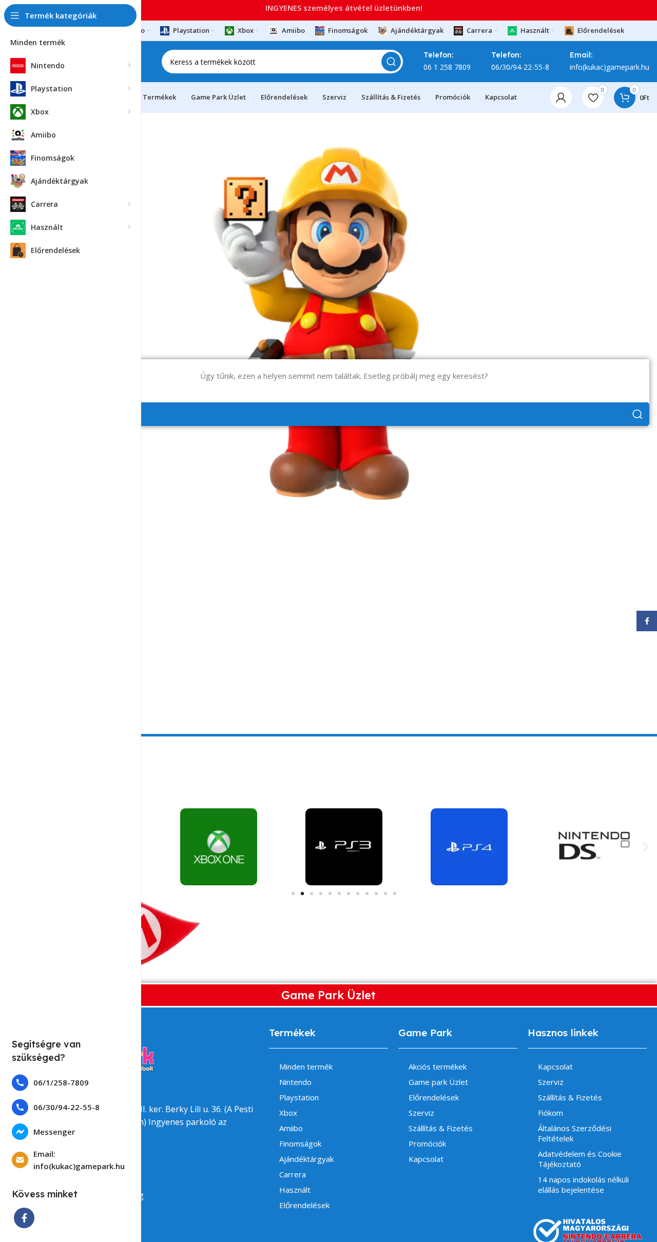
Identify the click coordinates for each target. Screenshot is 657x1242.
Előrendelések (304, 1205)
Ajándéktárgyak (306, 1159)
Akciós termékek (438, 1066)
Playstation (299, 1097)
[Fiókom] (561, 97)
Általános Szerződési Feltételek (574, 1133)
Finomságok (300, 1143)
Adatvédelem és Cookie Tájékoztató (580, 1159)
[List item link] (70, 1082)
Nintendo (295, 1082)
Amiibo (291, 1128)
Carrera (292, 1174)
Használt (295, 1190)
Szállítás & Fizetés (441, 1128)
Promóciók (427, 1143)
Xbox (288, 1113)
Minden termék (306, 1066)
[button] (645, 847)
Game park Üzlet (438, 1082)
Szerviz (421, 1113)
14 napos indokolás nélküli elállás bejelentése (583, 1184)
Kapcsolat (426, 1159)
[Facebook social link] (24, 1218)
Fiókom (550, 1113)
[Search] (391, 61)
